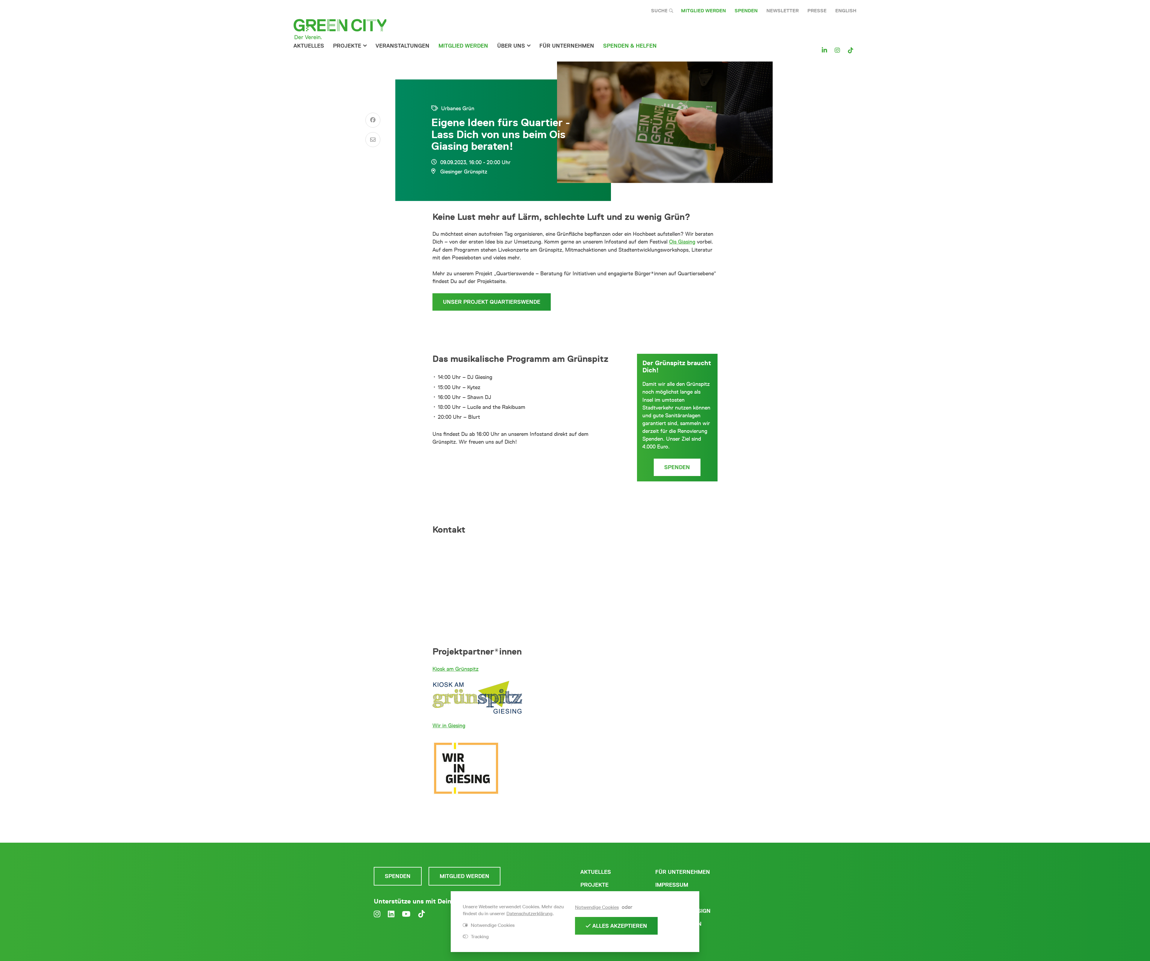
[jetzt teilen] (372, 120)
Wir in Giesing (448, 725)
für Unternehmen (566, 46)
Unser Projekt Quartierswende (491, 302)
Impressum (671, 885)
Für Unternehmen (682, 872)
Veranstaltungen (402, 46)
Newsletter (782, 10)
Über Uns (511, 46)
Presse (817, 10)
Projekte (347, 46)
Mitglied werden (703, 10)
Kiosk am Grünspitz (455, 669)
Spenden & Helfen (630, 46)
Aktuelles (308, 46)
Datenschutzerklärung (529, 913)
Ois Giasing (682, 241)
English (846, 10)
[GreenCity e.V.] (339, 28)
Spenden (746, 10)
